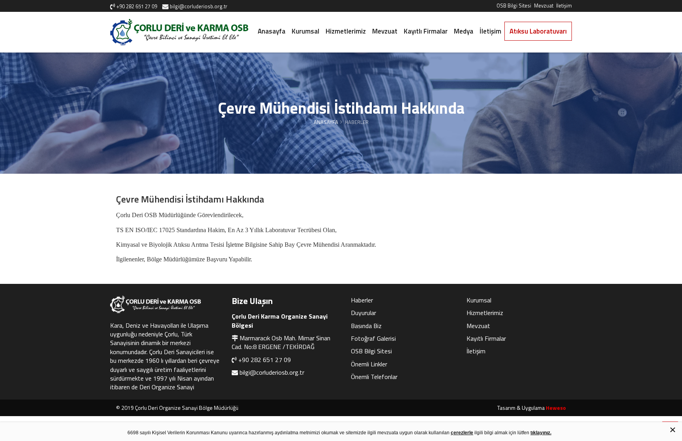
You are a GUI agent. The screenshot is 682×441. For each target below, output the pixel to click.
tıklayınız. (540, 432)
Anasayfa (271, 31)
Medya (463, 31)
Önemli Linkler (369, 364)
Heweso (556, 407)
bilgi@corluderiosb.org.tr (272, 372)
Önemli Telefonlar (374, 376)
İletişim (564, 5)
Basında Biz (366, 325)
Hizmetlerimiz (346, 31)
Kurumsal (305, 31)
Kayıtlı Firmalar (426, 31)
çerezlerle (462, 432)
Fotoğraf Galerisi (373, 338)
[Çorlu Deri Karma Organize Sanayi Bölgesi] (179, 32)
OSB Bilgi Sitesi (514, 5)
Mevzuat (543, 5)
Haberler (362, 300)
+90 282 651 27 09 (264, 359)
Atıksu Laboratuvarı (538, 31)
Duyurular (363, 312)
